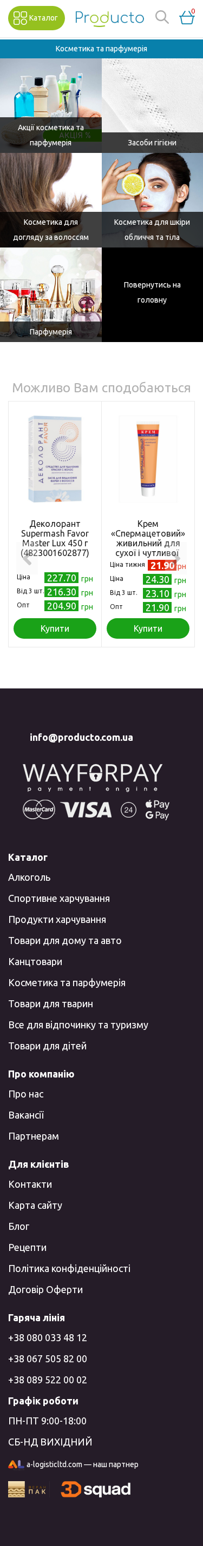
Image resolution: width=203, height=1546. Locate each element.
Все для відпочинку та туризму (78, 1024)
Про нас (25, 1093)
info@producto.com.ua (81, 737)
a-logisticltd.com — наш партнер (83, 1464)
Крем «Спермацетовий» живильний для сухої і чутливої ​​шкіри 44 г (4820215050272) (148, 548)
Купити (55, 628)
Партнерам (33, 1135)
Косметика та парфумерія (67, 982)
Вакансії (25, 1114)
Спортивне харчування (59, 898)
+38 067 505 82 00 (47, 1358)
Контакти (30, 1184)
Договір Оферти (45, 1289)
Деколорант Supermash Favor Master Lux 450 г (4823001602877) (55, 538)
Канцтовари (35, 961)
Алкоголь (29, 877)
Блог (18, 1226)
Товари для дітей (47, 1045)
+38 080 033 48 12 (47, 1337)
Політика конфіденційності (69, 1268)
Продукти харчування (57, 919)
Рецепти (27, 1247)
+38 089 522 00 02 (47, 1379)
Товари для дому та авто (65, 940)
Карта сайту (35, 1205)
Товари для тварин (50, 1003)
